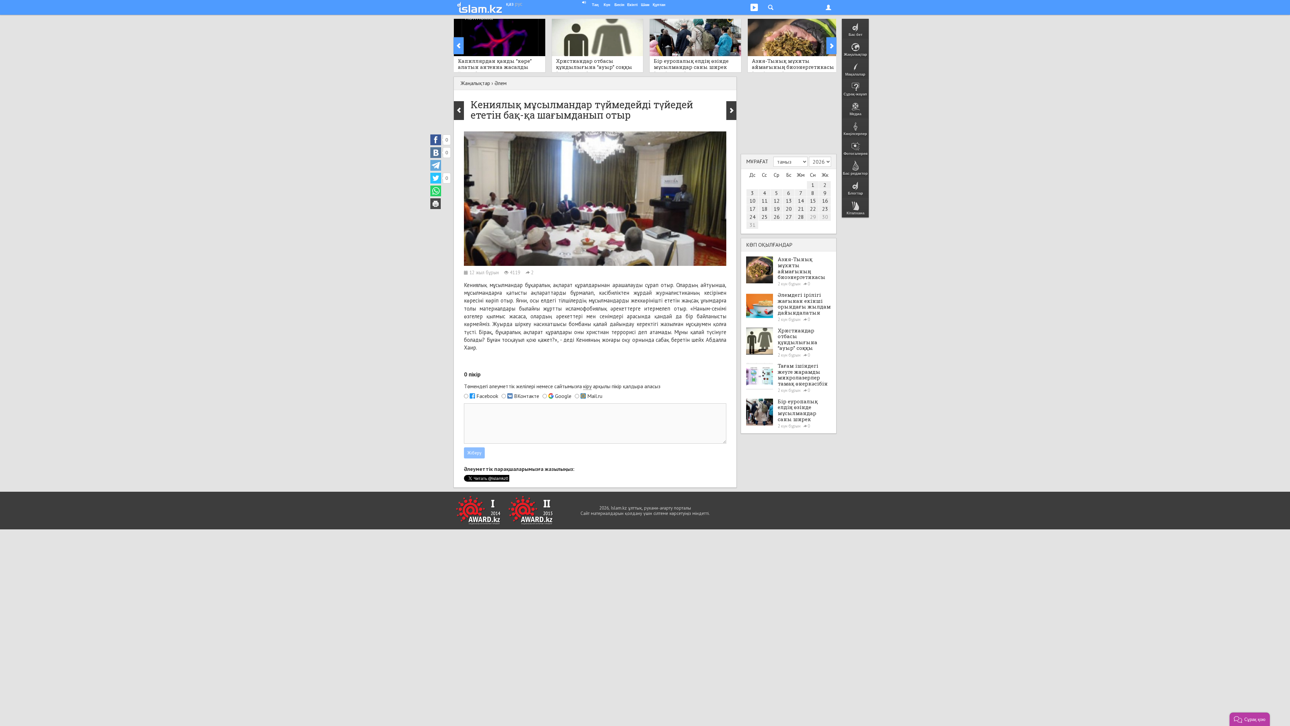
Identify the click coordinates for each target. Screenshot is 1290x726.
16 (825, 200)
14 (801, 200)
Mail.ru (594, 396)
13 (789, 200)
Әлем (500, 83)
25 (765, 216)
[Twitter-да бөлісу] (435, 178)
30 (825, 216)
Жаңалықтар (475, 83)
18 (765, 208)
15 (813, 200)
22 (813, 208)
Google (563, 396)
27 (789, 216)
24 (752, 216)
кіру (587, 386)
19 (777, 208)
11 (765, 200)
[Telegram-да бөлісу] (435, 165)
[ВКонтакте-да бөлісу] (435, 152)
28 (801, 216)
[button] (1250, 719)
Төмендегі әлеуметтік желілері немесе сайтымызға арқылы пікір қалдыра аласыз (562, 386)
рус (518, 3)
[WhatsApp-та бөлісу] (435, 191)
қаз (510, 3)
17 (752, 208)
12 (777, 200)
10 (752, 200)
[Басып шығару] (435, 203)
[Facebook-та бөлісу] (435, 139)
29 (813, 216)
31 (752, 224)
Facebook (487, 396)
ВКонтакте (526, 396)
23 (825, 208)
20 (789, 208)
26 (777, 216)
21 (801, 208)
